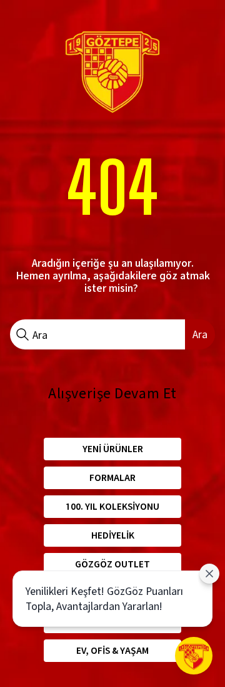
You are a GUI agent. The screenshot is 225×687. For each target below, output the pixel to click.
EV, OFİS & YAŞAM (112, 650)
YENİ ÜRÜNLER (112, 448)
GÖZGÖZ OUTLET (112, 564)
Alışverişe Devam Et (112, 393)
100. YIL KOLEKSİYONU (112, 506)
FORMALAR (112, 477)
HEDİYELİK (112, 535)
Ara (200, 334)
